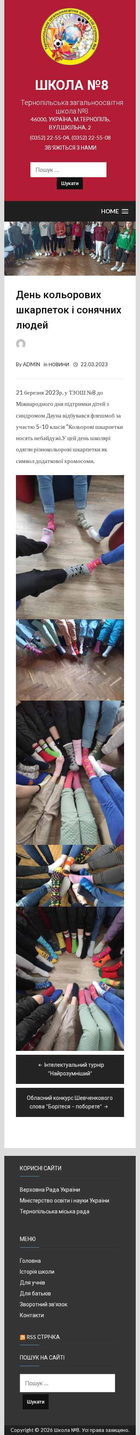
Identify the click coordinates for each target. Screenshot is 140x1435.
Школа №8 (71, 85)
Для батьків (35, 1293)
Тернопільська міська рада (54, 1211)
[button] (115, 212)
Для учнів (32, 1282)
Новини (59, 364)
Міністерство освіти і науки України (64, 1200)
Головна (30, 1260)
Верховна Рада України (50, 1189)
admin (31, 364)
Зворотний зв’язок (43, 1304)
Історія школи (37, 1271)
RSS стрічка (43, 1337)
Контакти (32, 1315)
